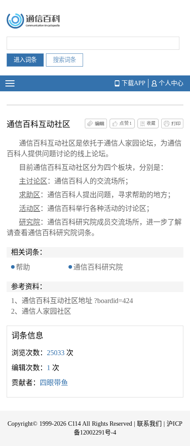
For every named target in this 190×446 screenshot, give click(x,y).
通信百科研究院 (98, 267)
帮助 (23, 267)
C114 (74, 423)
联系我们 (149, 423)
